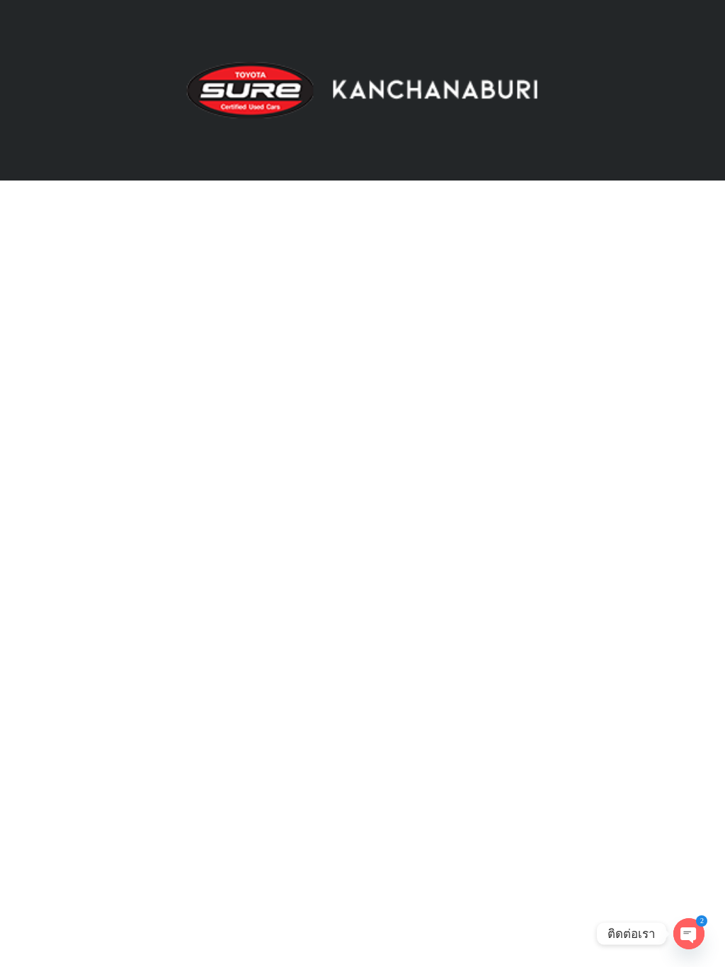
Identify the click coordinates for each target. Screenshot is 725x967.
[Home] (362, 89)
